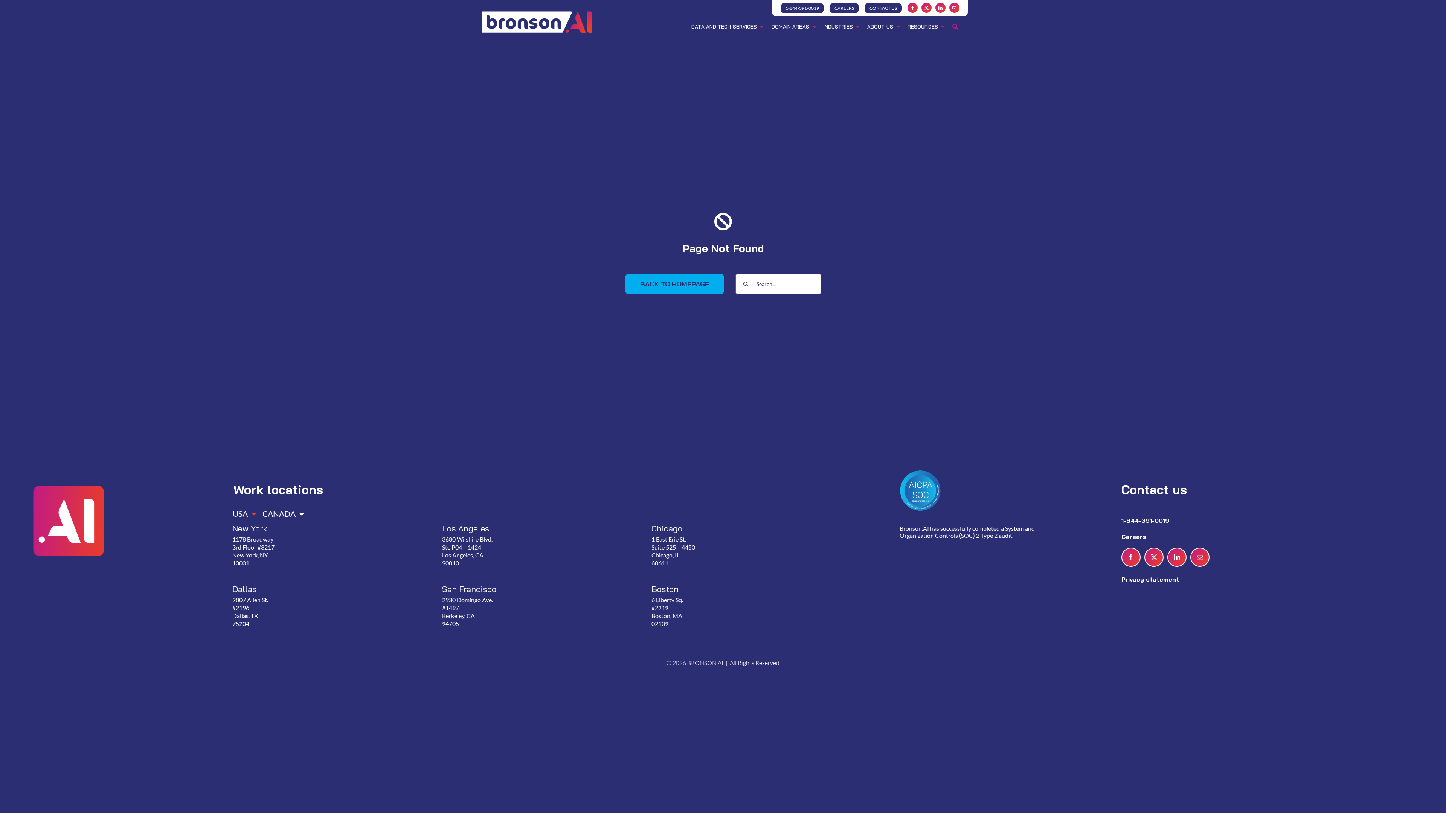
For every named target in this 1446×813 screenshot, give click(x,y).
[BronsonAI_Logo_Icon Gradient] (67, 468)
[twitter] (926, 8)
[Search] (955, 27)
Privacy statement (1150, 579)
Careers (1134, 536)
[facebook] (913, 8)
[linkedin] (940, 8)
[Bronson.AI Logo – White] (537, 12)
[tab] (241, 511)
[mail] (954, 8)
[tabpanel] (535, 584)
